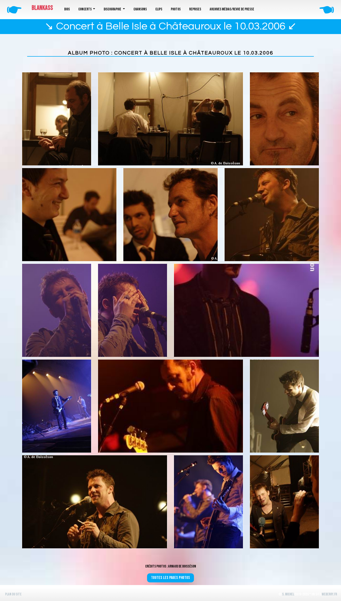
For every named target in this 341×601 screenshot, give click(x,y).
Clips (158, 9)
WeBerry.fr (329, 594)
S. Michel (288, 594)
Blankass (42, 8)
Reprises (195, 9)
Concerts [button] (85, 9)
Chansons (140, 9)
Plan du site (13, 594)
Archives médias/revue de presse (232, 9)
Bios (67, 9)
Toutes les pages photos (170, 577)
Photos (176, 9)
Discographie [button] (113, 9)
